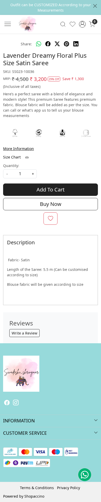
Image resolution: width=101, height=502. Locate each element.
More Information (18, 148)
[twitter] (57, 44)
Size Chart (12, 157)
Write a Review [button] (24, 333)
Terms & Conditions (37, 487)
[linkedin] (76, 44)
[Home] (35, 32)
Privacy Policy (68, 487)
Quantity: (11, 165)
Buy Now (50, 203)
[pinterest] (66, 44)
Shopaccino (34, 496)
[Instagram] (16, 403)
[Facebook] (7, 403)
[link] (63, 24)
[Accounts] (82, 24)
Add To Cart (50, 189)
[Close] (95, 6)
